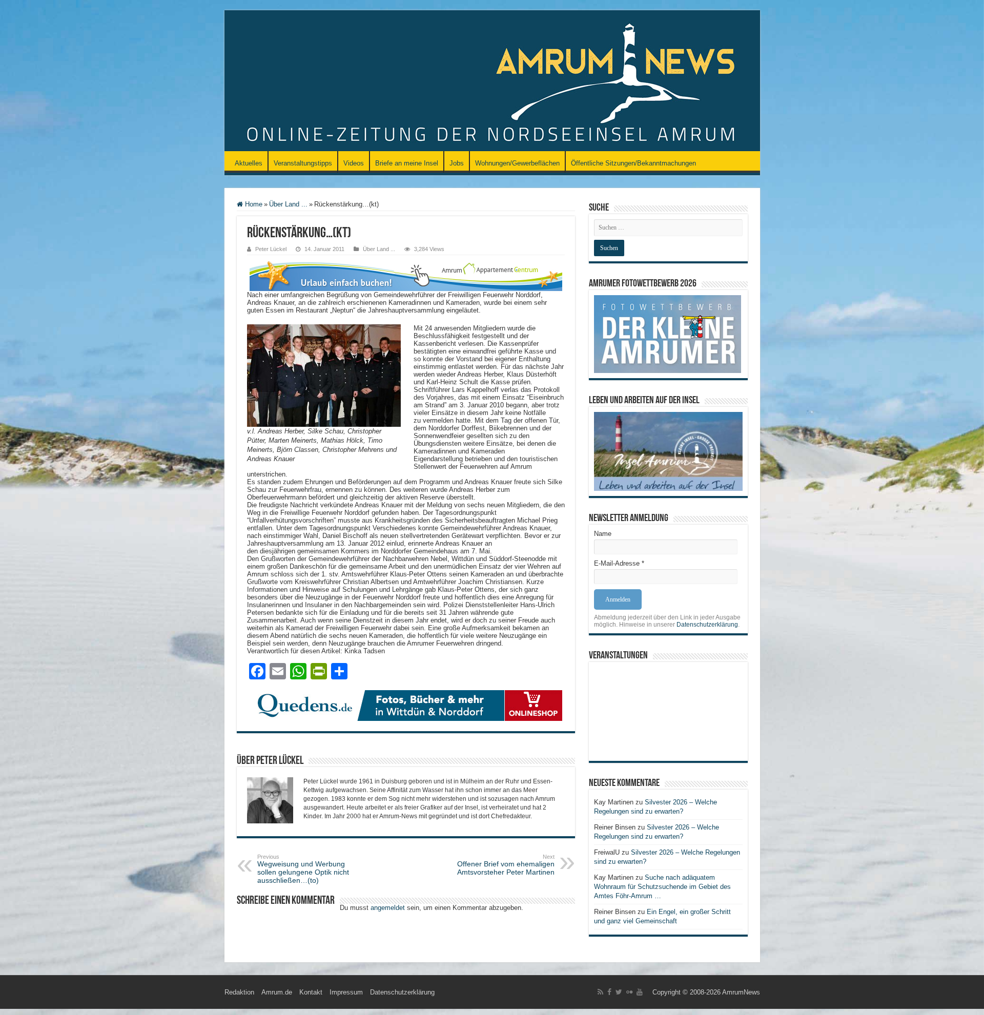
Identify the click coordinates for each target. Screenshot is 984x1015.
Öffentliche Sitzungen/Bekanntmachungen (633, 163)
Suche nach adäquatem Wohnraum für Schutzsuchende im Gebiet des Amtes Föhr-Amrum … (662, 887)
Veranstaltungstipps (303, 163)
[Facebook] (609, 992)
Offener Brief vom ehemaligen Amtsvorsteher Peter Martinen (506, 865)
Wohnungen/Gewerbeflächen (517, 163)
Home (252, 204)
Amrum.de (276, 992)
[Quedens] (406, 705)
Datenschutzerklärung (707, 624)
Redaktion (239, 992)
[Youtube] (640, 992)
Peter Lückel (270, 249)
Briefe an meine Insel (406, 163)
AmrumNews (741, 992)
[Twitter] (618, 992)
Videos (353, 163)
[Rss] (600, 992)
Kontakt (310, 992)
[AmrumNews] (492, 81)
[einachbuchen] (406, 275)
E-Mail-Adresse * (619, 563)
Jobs (456, 163)
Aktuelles (248, 163)
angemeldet (388, 908)
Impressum (346, 992)
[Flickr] (629, 992)
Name (602, 533)
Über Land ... (288, 204)
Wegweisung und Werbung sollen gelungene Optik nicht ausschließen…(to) (303, 869)
